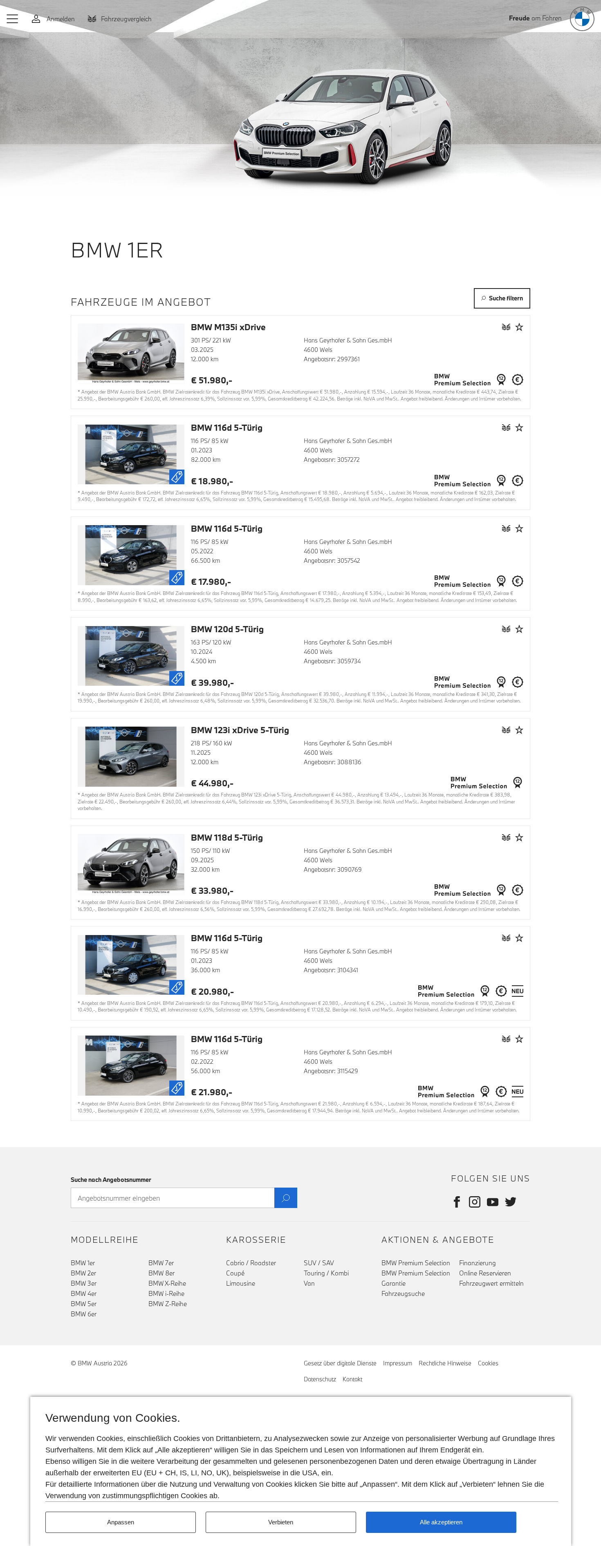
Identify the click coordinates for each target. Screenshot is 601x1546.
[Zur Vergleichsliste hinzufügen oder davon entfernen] (506, 326)
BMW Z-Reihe (167, 1304)
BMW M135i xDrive (228, 327)
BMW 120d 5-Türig (227, 629)
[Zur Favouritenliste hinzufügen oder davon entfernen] (519, 326)
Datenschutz (320, 1379)
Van (309, 1283)
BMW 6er (83, 1314)
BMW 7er (161, 1263)
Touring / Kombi (326, 1273)
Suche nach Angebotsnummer (111, 1180)
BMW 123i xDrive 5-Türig (240, 730)
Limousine (240, 1283)
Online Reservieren (485, 1273)
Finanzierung (477, 1263)
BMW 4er (83, 1293)
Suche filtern (506, 298)
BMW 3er (83, 1283)
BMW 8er (161, 1273)
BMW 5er (83, 1304)
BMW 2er (83, 1273)
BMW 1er (83, 1263)
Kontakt (352, 1379)
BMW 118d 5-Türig (227, 837)
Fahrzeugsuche (403, 1293)
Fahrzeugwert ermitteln (491, 1283)
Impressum (397, 1363)
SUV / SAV (319, 1263)
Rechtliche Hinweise (445, 1363)
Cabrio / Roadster (251, 1263)
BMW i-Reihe (166, 1293)
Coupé (235, 1273)
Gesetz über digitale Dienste (340, 1363)
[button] (12, 19)
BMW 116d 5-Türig (226, 427)
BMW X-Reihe (167, 1283)
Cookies (488, 1363)
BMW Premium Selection (415, 1263)
